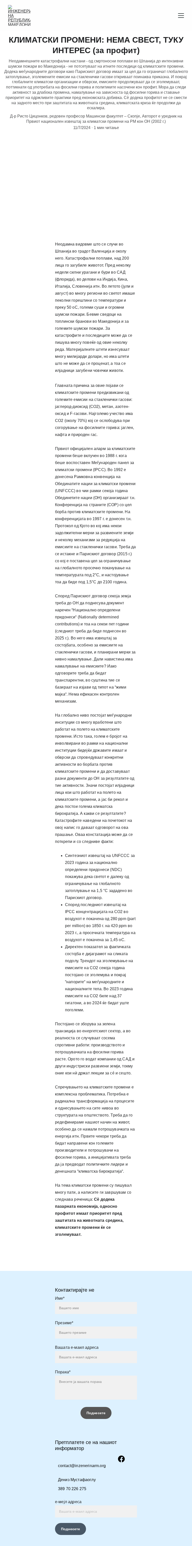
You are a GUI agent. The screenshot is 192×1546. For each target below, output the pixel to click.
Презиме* (64, 1323)
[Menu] (181, 15)
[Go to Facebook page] (121, 1459)
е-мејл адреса (68, 1502)
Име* (60, 1298)
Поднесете (70, 1529)
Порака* (62, 1372)
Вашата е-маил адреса (76, 1347)
